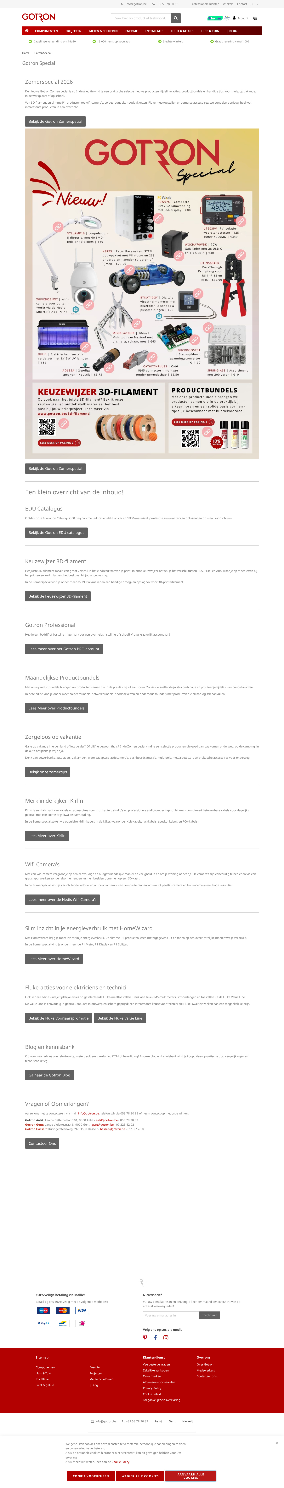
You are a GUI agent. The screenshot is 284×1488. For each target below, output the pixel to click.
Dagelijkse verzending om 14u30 (54, 41)
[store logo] (38, 18)
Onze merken (152, 1376)
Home (25, 53)
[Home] (26, 30)
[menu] (142, 30)
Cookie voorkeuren (91, 1476)
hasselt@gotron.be (112, 1129)
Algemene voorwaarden (159, 1382)
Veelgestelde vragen (156, 1364)
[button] (256, 4)
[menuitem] (46, 30)
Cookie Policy (120, 1462)
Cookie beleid (152, 1394)
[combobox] (146, 18)
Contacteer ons (207, 1376)
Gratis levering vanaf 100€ (232, 41)
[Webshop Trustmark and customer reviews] (218, 18)
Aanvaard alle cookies (191, 1476)
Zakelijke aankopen (156, 1370)
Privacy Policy (152, 1388)
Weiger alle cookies (140, 1476)
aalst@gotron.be (107, 1120)
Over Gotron (205, 1364)
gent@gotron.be (103, 1124)
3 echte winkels (173, 41)
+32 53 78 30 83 (167, 4)
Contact (242, 4)
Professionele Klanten (204, 4)
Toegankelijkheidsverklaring (161, 1400)
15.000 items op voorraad (113, 41)
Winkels (228, 4)
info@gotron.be (136, 4)
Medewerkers (206, 1370)
